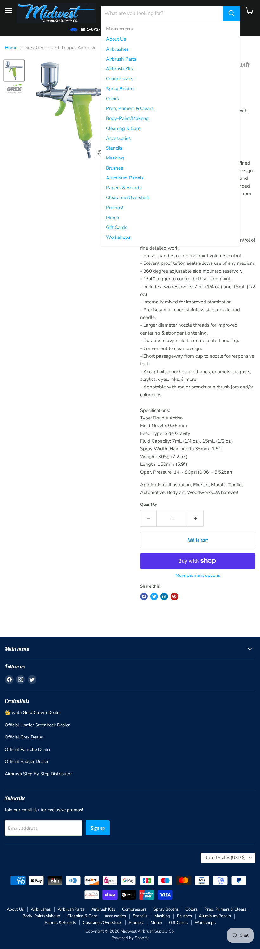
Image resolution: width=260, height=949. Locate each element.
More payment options (197, 575)
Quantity (148, 504)
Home (11, 47)
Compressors (119, 78)
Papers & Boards (123, 188)
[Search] (231, 13)
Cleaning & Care (123, 128)
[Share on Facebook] (144, 596)
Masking (115, 158)
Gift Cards (116, 227)
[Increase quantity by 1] (195, 518)
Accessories (118, 138)
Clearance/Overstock (128, 197)
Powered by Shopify (130, 938)
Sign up (98, 828)
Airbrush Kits (119, 69)
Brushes (114, 168)
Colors (112, 98)
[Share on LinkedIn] (164, 596)
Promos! (114, 208)
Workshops (118, 237)
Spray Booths (120, 89)
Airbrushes (117, 49)
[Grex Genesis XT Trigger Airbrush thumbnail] (14, 70)
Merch (112, 217)
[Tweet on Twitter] (154, 596)
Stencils (114, 148)
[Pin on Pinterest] (174, 596)
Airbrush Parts (121, 59)
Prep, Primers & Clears (129, 108)
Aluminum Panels (125, 178)
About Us (116, 39)
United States (225, 858)
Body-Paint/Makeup (127, 118)
